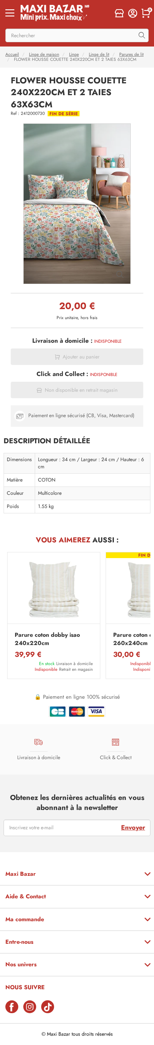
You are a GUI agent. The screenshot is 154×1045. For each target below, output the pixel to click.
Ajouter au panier (81, 356)
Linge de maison (44, 54)
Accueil (12, 54)
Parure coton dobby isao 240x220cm (47, 639)
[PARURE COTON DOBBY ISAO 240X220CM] (53, 590)
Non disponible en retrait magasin (81, 390)
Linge (74, 54)
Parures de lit (131, 54)
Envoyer (133, 827)
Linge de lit (99, 54)
